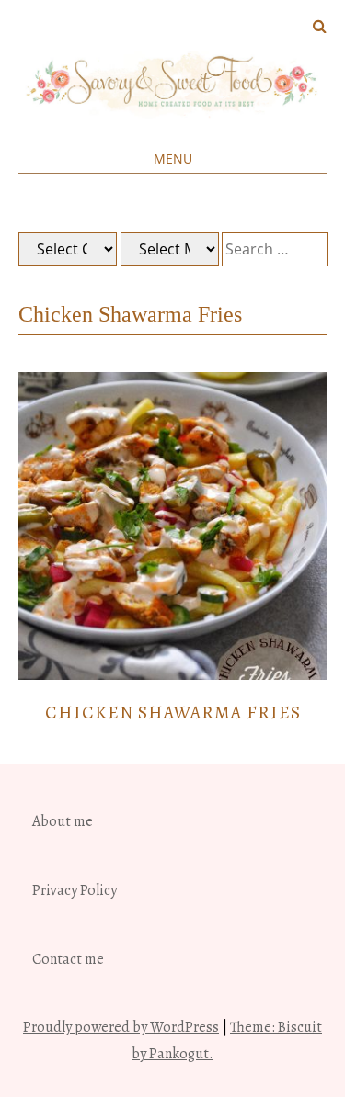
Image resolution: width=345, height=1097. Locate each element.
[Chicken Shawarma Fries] (172, 675)
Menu (173, 158)
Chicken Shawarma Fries (173, 712)
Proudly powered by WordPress (121, 1027)
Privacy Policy (74, 890)
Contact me (68, 959)
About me (62, 821)
